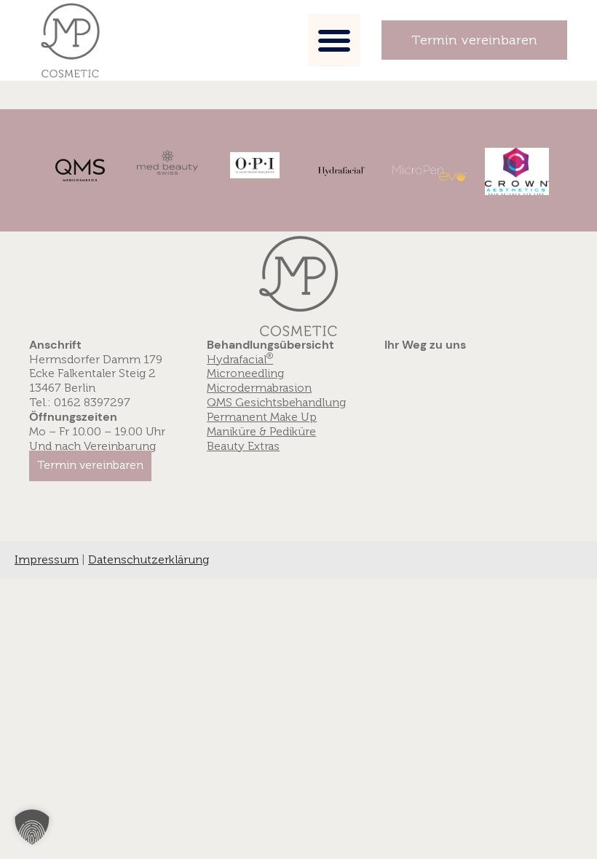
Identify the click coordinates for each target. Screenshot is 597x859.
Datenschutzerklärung (148, 559)
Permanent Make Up (262, 417)
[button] (334, 40)
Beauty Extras (243, 446)
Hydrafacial (240, 359)
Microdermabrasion (259, 388)
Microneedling (245, 373)
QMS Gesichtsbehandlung (276, 402)
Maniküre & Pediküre (261, 431)
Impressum (47, 559)
